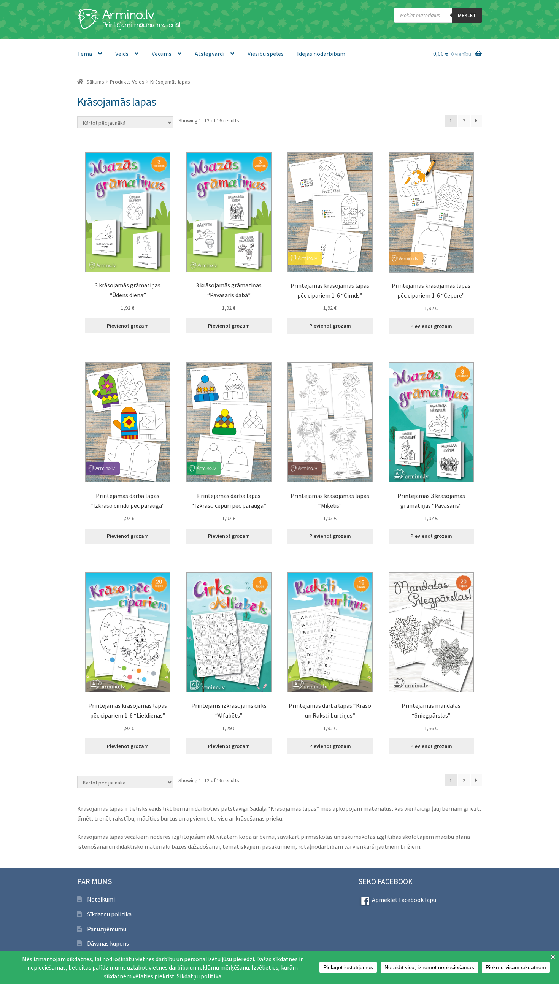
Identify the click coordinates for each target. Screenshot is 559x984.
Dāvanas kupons (108, 943)
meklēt (467, 15)
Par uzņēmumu (106, 929)
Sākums (95, 81)
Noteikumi (101, 899)
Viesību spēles (266, 53)
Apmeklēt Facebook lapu (404, 899)
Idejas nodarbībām (321, 53)
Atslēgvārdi (209, 53)
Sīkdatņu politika (109, 914)
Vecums (162, 53)
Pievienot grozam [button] (128, 325)
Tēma (84, 53)
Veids (122, 53)
